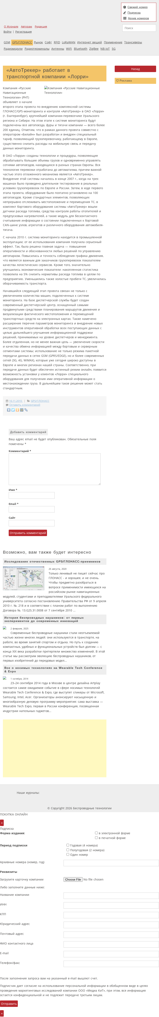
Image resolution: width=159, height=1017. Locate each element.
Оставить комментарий (24, 405)
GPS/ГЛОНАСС (22, 42)
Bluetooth (80, 49)
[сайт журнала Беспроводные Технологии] (129, 792)
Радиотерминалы (37, 49)
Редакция (41, 26)
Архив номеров (138, 18)
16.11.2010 (16, 401)
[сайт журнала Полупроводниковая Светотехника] (68, 800)
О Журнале (11, 26)
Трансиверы (133, 42)
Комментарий (20, 451)
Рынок (38, 42)
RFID (57, 42)
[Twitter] (13, 410)
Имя (13, 490)
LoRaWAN (68, 42)
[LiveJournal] (26, 410)
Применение (113, 42)
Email (13, 504)
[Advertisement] (54, 748)
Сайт (12, 518)
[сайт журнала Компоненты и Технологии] (104, 792)
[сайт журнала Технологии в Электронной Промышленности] (80, 792)
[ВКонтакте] (9, 410)
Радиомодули (13, 49)
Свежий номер (138, 7)
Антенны (57, 49)
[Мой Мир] (22, 410)
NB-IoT (105, 49)
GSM (7, 42)
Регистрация (23, 31)
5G (114, 49)
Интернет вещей (89, 42)
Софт (48, 42)
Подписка (134, 12)
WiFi (69, 49)
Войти (7, 31)
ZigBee (94, 49)
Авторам (26, 26)
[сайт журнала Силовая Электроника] (54, 792)
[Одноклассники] (17, 410)
